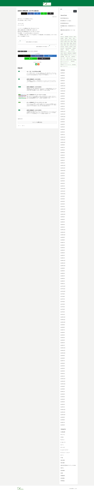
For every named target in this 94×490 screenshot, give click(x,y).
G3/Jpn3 (29, 51)
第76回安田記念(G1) (65, 23)
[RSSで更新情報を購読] (38, 64)
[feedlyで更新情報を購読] (36, 64)
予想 (19, 51)
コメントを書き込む (37, 122)
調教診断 (25, 51)
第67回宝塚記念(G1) (65, 18)
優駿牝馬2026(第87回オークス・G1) (68, 30)
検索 (61, 9)
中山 (32, 51)
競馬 (22, 51)
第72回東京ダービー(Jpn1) (66, 20)
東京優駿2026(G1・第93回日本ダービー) (68, 26)
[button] (50, 13)
